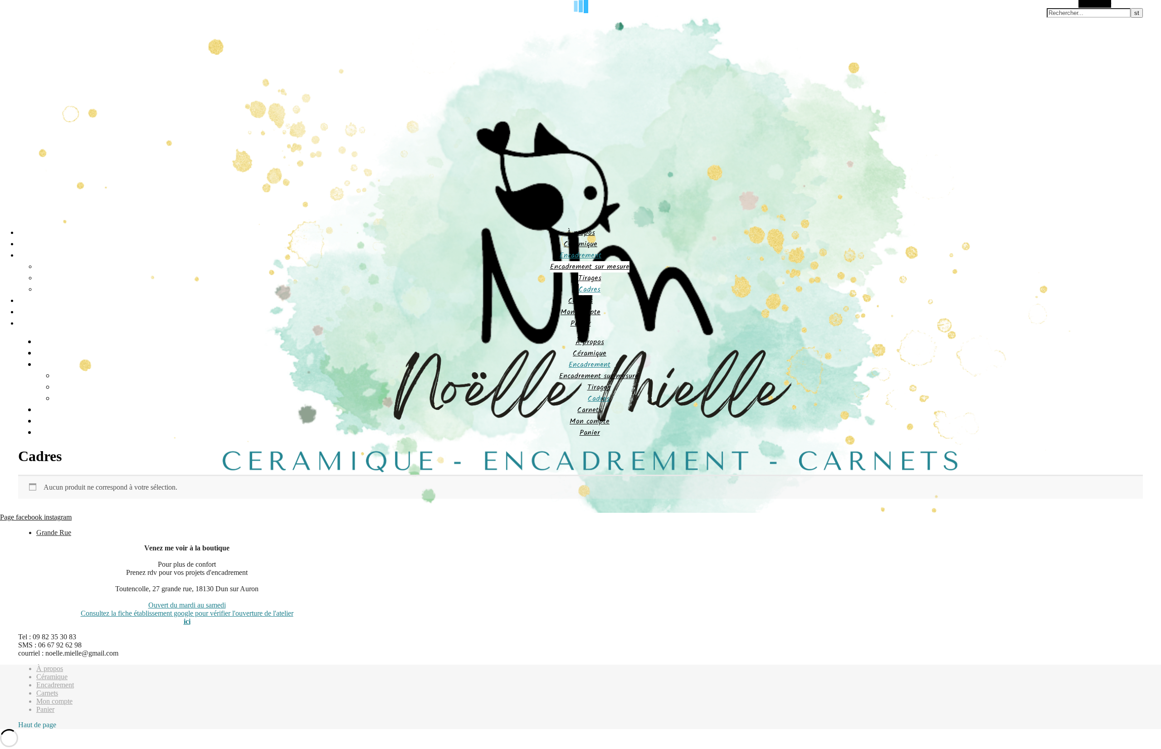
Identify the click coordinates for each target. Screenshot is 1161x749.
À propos (580, 232)
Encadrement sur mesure (589, 266)
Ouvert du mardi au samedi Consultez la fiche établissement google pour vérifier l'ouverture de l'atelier (187, 609)
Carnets (580, 300)
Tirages (589, 278)
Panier (581, 323)
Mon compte (580, 312)
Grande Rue (53, 532)
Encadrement (580, 255)
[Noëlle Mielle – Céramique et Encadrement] (580, 510)
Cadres (589, 289)
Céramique (580, 244)
